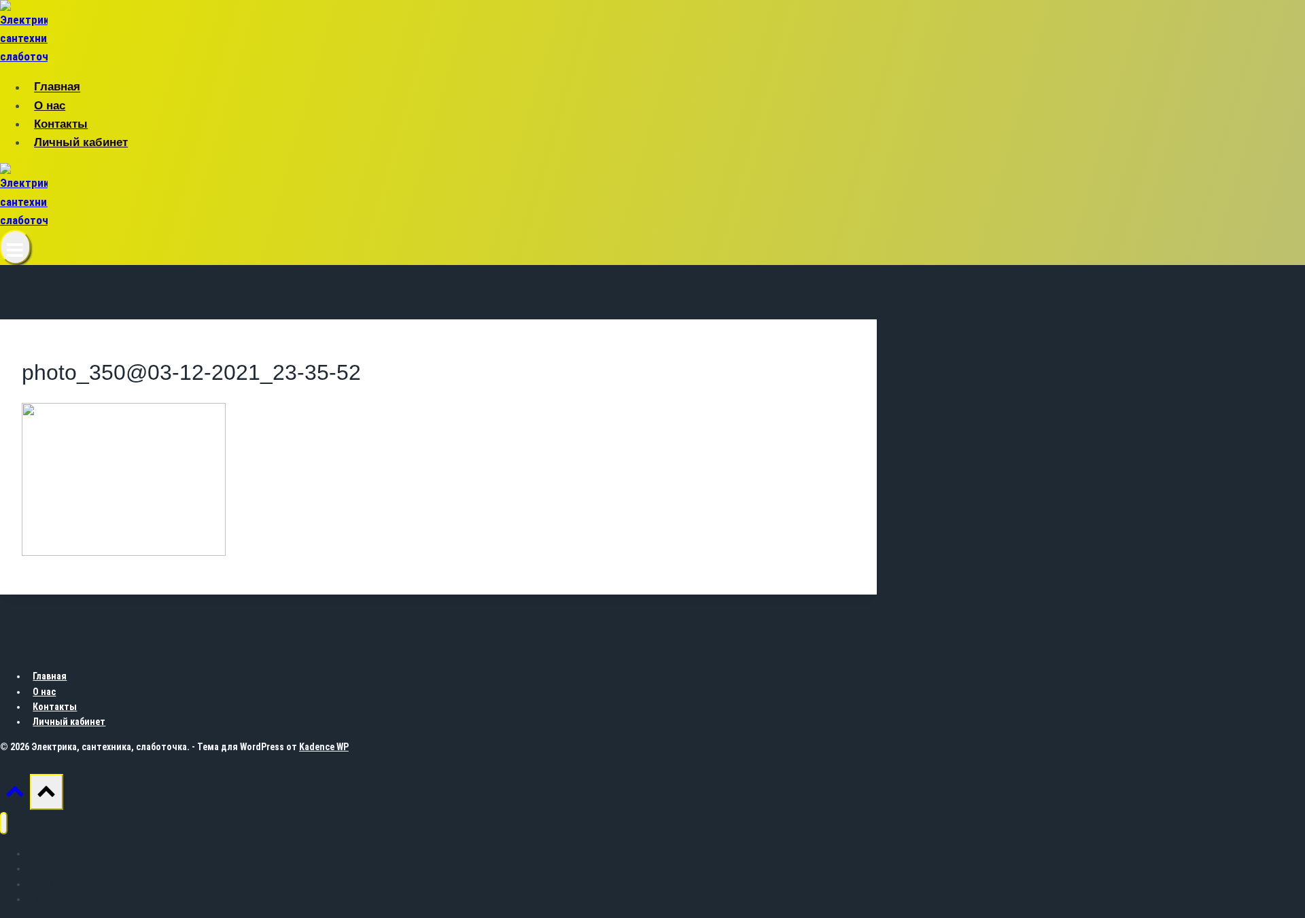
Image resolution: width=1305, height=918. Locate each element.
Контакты (61, 124)
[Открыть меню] (15, 247)
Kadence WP (324, 746)
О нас (49, 105)
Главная (57, 87)
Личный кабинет (81, 142)
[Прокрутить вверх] (15, 795)
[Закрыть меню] (3, 823)
